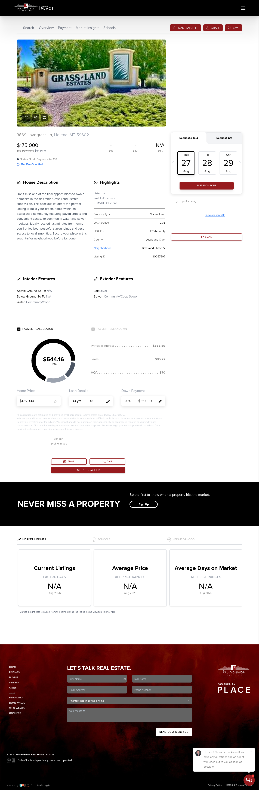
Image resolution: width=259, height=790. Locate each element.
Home (12, 667)
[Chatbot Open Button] (249, 780)
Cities (13, 687)
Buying (13, 677)
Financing (16, 697)
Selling (14, 682)
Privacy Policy (215, 785)
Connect (15, 713)
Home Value (17, 702)
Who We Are (17, 708)
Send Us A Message (173, 732)
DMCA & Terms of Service (239, 785)
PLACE (50, 754)
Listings (14, 672)
